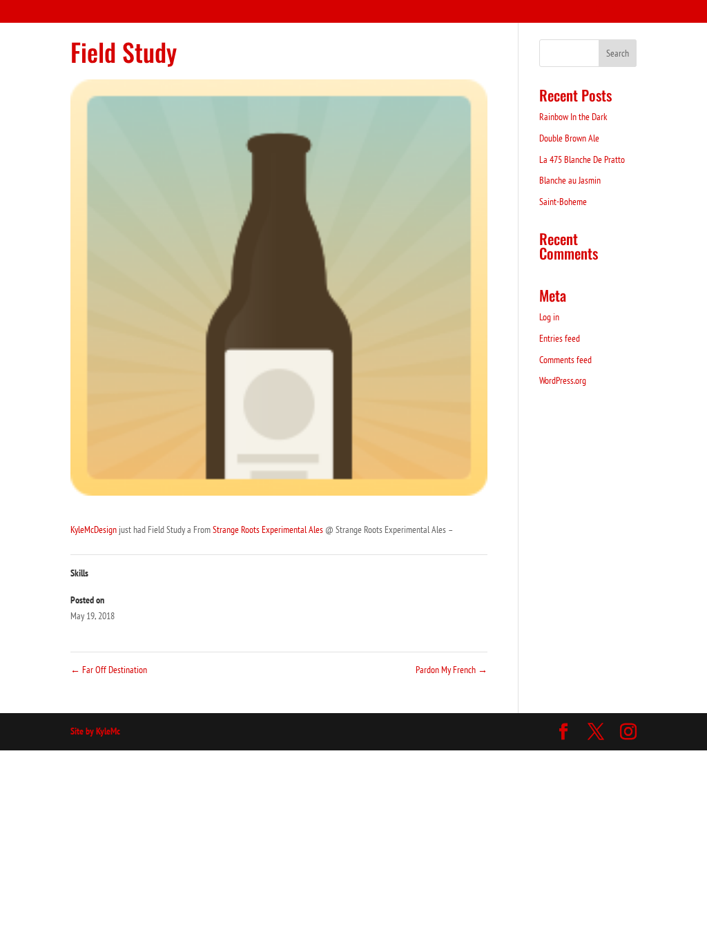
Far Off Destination (108, 669)
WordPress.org (562, 380)
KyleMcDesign (93, 529)
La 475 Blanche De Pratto (582, 159)
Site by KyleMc (95, 731)
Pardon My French (451, 669)
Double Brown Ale (569, 138)
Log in (549, 317)
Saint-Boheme (563, 201)
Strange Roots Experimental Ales (268, 529)
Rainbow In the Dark (573, 116)
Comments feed (565, 359)
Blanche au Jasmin (570, 180)
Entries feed (559, 338)
